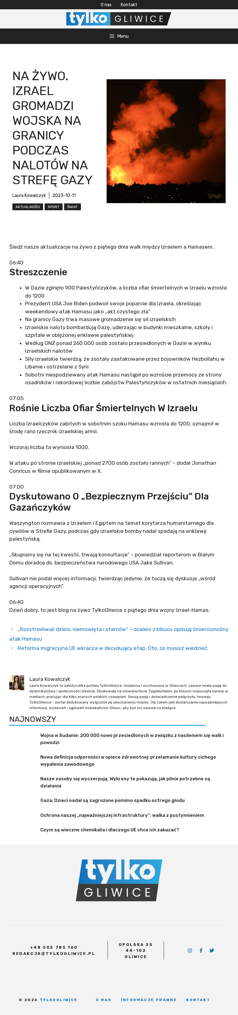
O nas (106, 4)
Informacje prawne (149, 1000)
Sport (54, 207)
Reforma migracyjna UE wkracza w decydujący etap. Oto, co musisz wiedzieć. (113, 648)
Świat (72, 207)
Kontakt (129, 4)
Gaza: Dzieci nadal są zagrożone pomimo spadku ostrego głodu (112, 800)
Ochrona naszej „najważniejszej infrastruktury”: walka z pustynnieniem (122, 815)
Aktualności (27, 207)
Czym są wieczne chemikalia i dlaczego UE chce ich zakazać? (109, 830)
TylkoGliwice (59, 1000)
